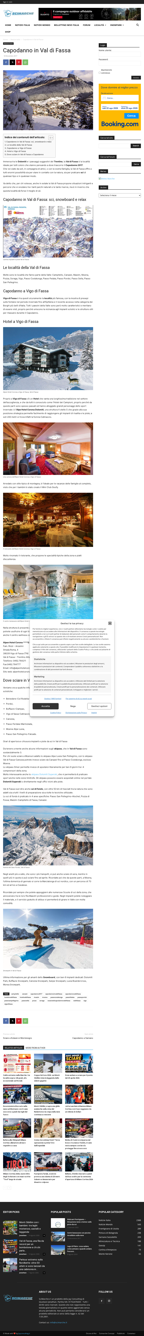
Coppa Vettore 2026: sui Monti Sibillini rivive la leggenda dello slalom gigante (47, 1078)
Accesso (136, 78)
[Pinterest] (19, 62)
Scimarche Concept (106, 1333)
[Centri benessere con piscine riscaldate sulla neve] (58, 1236)
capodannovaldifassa (73, 994)
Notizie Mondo (42, 25)
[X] (12, 62)
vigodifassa (8, 1004)
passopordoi (82, 997)
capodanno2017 (36, 994)
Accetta (45, 706)
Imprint (94, 712)
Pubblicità (121, 1333)
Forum (86, 25)
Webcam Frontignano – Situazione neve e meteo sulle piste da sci (79, 1221)
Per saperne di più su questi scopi (79, 698)
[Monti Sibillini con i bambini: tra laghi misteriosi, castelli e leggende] (10, 1228)
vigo (85, 1001)
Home (8, 25)
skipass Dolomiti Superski (44, 774)
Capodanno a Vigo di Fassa (19, 148)
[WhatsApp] (25, 62)
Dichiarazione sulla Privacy (76, 712)
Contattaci (131, 1333)
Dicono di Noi (91, 1333)
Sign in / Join (7, 2)
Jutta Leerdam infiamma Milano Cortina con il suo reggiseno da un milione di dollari (78, 1109)
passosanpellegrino (11, 1001)
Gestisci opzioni (99, 706)
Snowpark (116, 25)
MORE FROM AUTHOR (35, 1048)
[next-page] (9, 1188)
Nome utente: (105, 50)
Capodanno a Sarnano (82, 1038)
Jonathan (22, 1235)
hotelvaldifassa (25, 997)
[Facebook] (6, 62)
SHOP (8, 31)
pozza (34, 1001)
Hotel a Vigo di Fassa (16, 151)
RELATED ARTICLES (13, 1048)
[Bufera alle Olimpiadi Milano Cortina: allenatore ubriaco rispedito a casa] (17, 1128)
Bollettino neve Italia (66, 25)
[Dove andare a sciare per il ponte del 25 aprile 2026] (79, 1063)
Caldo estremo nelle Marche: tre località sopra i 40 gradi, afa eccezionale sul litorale (16, 1078)
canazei (24, 994)
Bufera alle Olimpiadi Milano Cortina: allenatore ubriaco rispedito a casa (14, 1143)
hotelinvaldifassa (10, 997)
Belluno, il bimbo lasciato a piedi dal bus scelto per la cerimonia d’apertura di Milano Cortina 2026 (79, 1176)
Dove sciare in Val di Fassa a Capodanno (25, 154)
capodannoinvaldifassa (53, 994)
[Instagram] (109, 1301)
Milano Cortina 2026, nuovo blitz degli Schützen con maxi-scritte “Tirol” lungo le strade (16, 1176)
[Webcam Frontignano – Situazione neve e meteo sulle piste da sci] (58, 1223)
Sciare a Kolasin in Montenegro (17, 1038)
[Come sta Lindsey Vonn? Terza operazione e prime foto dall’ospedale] (48, 1128)
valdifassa (76, 1001)
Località (99, 25)
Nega (73, 706)
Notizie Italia (22, 25)
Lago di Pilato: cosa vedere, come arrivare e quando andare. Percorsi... (79, 1248)
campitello (15, 994)
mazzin (36, 997)
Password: (103, 59)
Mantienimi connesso (106, 71)
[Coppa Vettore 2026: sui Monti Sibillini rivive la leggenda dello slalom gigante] (48, 1063)
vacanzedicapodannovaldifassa (59, 1001)
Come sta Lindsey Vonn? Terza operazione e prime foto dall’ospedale (47, 1143)
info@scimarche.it (58, 1322)
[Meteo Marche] (107, 178)
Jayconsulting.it (24, 1333)
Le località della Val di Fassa (19, 145)
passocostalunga (56, 997)
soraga (42, 1001)
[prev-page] (5, 1188)
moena (44, 997)
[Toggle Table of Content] (49, 137)
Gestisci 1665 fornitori (52, 698)
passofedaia (70, 997)
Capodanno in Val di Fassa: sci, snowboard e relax (28, 142)
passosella (25, 1001)
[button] (110, 623)
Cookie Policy (55, 712)
